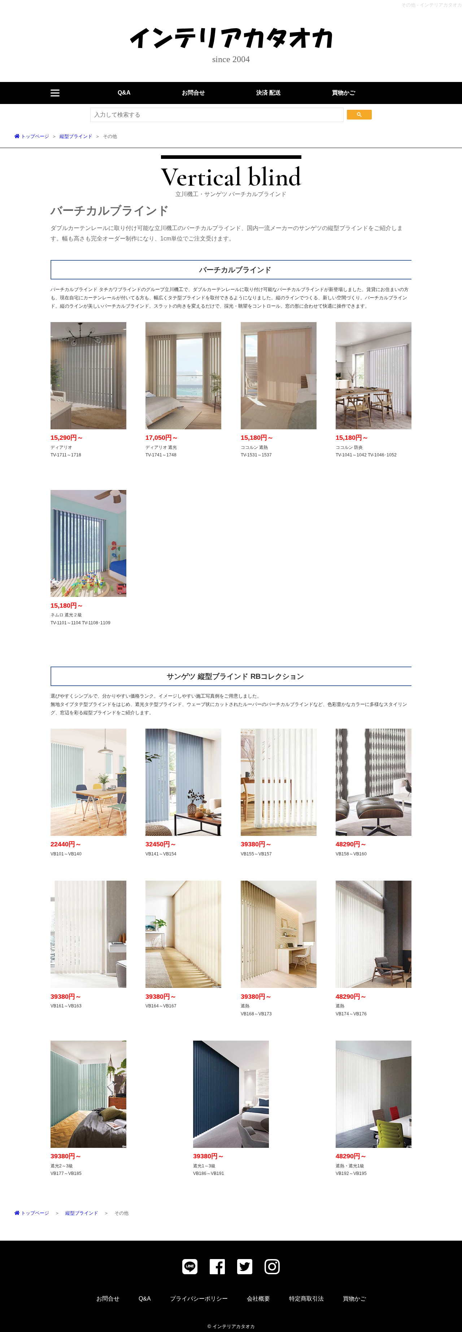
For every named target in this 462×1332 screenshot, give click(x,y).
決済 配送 (268, 93)
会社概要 (258, 1299)
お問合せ (193, 93)
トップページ (34, 136)
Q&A (124, 93)
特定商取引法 (306, 1299)
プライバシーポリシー (199, 1299)
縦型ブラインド (76, 136)
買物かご (343, 93)
